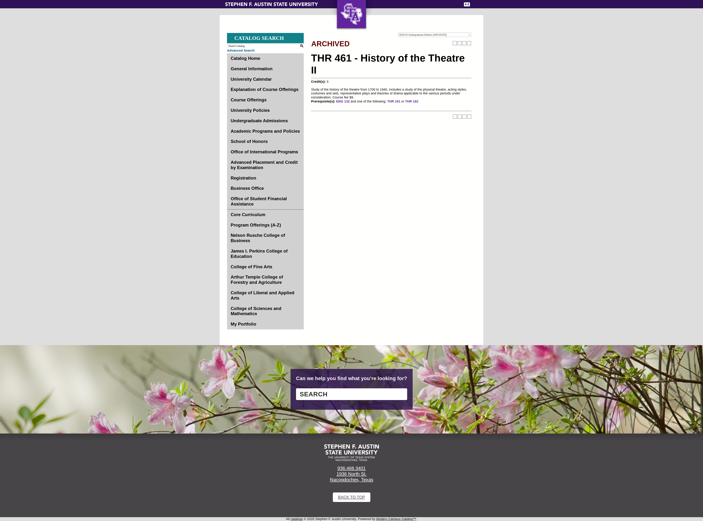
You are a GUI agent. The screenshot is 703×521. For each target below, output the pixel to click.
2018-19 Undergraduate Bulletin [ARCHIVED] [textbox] (423, 34)
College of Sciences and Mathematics (256, 311)
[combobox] (434, 35)
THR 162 (411, 101)
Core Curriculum (248, 214)
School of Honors (249, 141)
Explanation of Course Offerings (264, 89)
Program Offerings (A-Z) (256, 225)
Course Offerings (249, 99)
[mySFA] (456, 4)
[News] (437, 4)
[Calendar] (445, 4)
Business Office (247, 188)
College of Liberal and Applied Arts (262, 295)
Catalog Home (245, 58)
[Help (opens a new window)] (469, 43)
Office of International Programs (264, 151)
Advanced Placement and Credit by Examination (264, 165)
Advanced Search (241, 50)
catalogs (297, 519)
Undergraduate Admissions (259, 120)
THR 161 (393, 101)
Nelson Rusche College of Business (258, 238)
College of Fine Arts (251, 266)
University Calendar (251, 79)
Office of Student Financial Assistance (259, 201)
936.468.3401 (351, 468)
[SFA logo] (351, 452)
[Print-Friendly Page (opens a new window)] (464, 43)
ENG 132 (343, 101)
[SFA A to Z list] (467, 4)
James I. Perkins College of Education (259, 254)
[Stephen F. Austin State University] (271, 4)
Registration (243, 177)
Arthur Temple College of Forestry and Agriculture (257, 279)
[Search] (475, 4)
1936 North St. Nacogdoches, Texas (351, 476)
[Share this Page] (459, 43)
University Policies (250, 110)
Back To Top (351, 497)
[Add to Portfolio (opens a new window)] (455, 43)
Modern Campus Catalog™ (396, 519)
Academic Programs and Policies (265, 131)
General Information (252, 68)
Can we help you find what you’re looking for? (351, 378)
